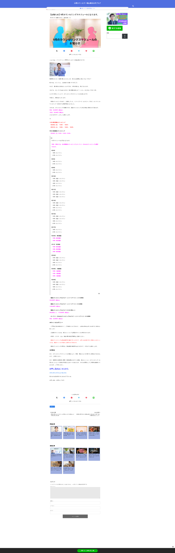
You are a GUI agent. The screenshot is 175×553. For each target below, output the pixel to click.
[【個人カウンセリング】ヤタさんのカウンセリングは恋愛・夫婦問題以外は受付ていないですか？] (56, 429)
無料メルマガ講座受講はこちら (88, 8)
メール (52, 505)
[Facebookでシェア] (64, 51)
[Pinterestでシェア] (71, 51)
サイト (51, 510)
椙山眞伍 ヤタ (68, 17)
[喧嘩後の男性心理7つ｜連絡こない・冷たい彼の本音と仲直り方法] (94, 451)
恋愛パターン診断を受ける (87, 550)
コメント (52, 486)
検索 (108, 33)
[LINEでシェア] (93, 51)
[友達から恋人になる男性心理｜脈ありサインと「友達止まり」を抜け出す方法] (81, 451)
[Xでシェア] (57, 397)
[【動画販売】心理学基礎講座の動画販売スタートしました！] (56, 451)
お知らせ (52, 406)
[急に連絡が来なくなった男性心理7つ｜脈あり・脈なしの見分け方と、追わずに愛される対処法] (68, 464)
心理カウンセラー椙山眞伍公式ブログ (87, 3)
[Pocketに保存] (86, 51)
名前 (51, 501)
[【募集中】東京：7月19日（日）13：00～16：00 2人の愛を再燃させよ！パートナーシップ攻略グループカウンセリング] (94, 430)
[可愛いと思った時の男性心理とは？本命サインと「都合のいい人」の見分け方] (56, 464)
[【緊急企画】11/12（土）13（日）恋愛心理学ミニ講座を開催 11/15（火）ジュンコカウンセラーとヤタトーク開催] (68, 429)
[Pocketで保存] (86, 397)
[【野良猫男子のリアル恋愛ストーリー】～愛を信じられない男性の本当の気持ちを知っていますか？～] (68, 451)
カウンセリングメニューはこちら (58, 372)
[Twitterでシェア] (57, 51)
